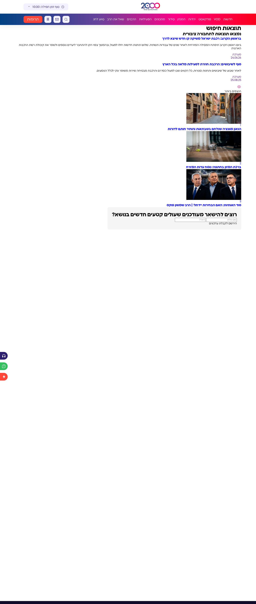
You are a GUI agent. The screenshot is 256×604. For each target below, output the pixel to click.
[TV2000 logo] (150, 7)
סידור (171, 19)
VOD (217, 19)
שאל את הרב (115, 19)
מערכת (236, 54)
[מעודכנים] (4, 377)
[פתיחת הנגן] (4, 356)
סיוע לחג (98, 19)
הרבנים (131, 19)
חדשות (227, 19)
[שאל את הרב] (4, 366)
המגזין (181, 19)
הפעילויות (145, 19)
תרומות (33, 19)
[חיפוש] (66, 19)
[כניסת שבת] (47, 19)
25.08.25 (236, 80)
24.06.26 (236, 57)
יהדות (192, 19)
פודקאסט (205, 19)
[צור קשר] (56, 19)
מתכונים (159, 19)
